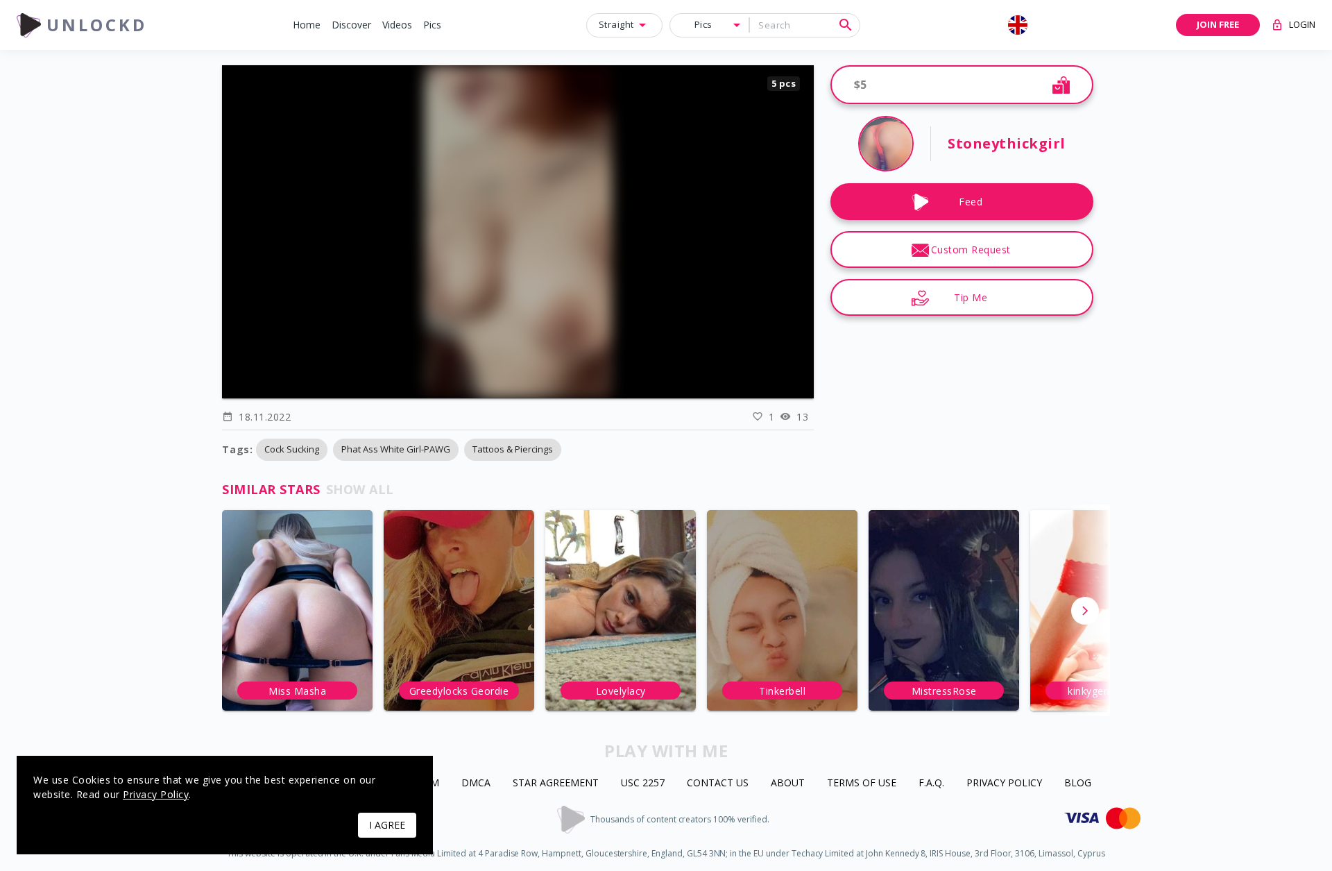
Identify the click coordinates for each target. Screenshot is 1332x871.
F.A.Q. (931, 783)
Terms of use (861, 783)
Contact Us (718, 783)
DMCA (475, 783)
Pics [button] (703, 24)
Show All (360, 489)
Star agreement (556, 783)
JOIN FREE (1218, 24)
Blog (1077, 783)
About (788, 783)
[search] (846, 25)
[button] (306, 25)
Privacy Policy (1004, 783)
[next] (1085, 611)
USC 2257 (643, 783)
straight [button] (616, 24)
